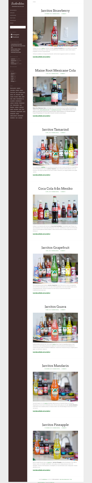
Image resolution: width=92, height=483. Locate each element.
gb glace (16, 96)
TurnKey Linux (52, 482)
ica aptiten (12, 100)
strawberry (12, 117)
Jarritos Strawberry (55, 10)
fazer (22, 94)
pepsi (24, 111)
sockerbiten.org (44, 479)
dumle (11, 94)
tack (17, 117)
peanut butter (19, 111)
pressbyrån (12, 113)
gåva (11, 98)
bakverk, (65, 479)
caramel (18, 88)
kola (11, 105)
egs (14, 94)
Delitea (12, 62)
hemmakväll (19, 98)
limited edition (16, 105)
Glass (12, 76)
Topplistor (12, 12)
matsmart (21, 107)
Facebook (15, 37)
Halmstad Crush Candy (16, 52)
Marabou (12, 107)
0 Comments (63, 13)
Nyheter (12, 81)
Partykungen (13, 63)
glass (63, 479)
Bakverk (13, 73)
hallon (14, 98)
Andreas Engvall (56, 13)
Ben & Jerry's (13, 88)
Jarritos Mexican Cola (44, 109)
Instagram (15, 34)
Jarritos (43, 48)
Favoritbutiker (13, 15)
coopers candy (21, 92)
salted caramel (13, 115)
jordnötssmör (18, 100)
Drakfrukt (13, 58)
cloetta (21, 90)
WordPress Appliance (41, 482)
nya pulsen (16, 109)
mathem (17, 107)
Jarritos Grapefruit (55, 247)
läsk (71, 479)
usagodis (20, 117)
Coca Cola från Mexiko (55, 188)
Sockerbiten (17, 3)
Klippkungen (13, 60)
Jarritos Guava (55, 306)
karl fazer (16, 103)
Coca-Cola (12, 92)
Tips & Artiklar (13, 20)
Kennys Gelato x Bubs (16, 49)
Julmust (12, 103)
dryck (68, 479)
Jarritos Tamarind (55, 129)
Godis (12, 78)
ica (23, 98)
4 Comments (63, 191)
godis (61, 479)
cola (17, 92)
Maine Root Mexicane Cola (55, 70)
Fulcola (11, 96)
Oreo (23, 109)
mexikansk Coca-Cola (56, 109)
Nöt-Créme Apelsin (15, 50)
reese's (17, 113)
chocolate (12, 90)
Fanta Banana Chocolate (16, 44)
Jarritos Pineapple (55, 425)
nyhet (20, 109)
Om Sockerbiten (13, 10)
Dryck (12, 74)
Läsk (12, 79)
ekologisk (18, 94)
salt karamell (20, 115)
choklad (17, 90)
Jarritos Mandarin (55, 366)
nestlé (11, 109)
